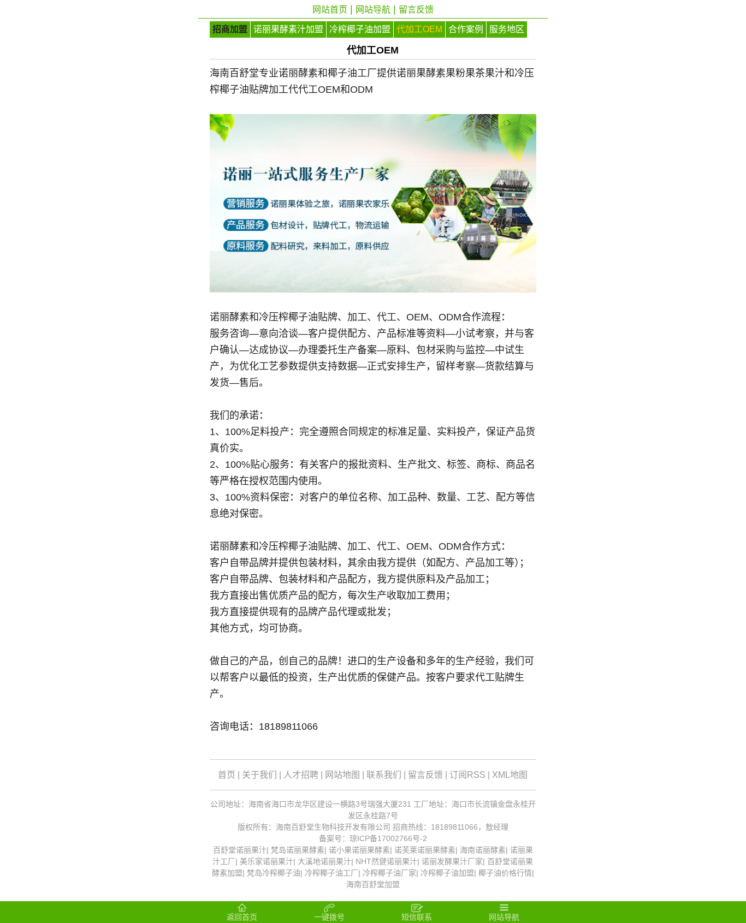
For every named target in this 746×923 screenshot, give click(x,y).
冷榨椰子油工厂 (331, 872)
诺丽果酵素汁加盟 (288, 29)
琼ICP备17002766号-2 (388, 838)
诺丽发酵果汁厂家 (452, 861)
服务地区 (506, 29)
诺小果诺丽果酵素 (359, 849)
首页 (226, 774)
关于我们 (259, 774)
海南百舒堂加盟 (373, 884)
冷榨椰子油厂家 (389, 872)
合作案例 (465, 29)
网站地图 (342, 774)
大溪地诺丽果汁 (324, 861)
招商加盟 (229, 29)
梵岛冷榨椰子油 (273, 872)
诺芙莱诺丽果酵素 (424, 849)
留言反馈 (416, 9)
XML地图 (510, 774)
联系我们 (383, 774)
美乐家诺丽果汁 (266, 861)
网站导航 (373, 9)
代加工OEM (419, 29)
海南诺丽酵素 (483, 849)
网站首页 (329, 9)
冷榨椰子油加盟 (359, 29)
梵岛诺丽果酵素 (297, 849)
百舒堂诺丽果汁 (240, 849)
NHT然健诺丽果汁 (386, 861)
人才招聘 (300, 774)
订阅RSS (467, 774)
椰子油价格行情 (505, 872)
